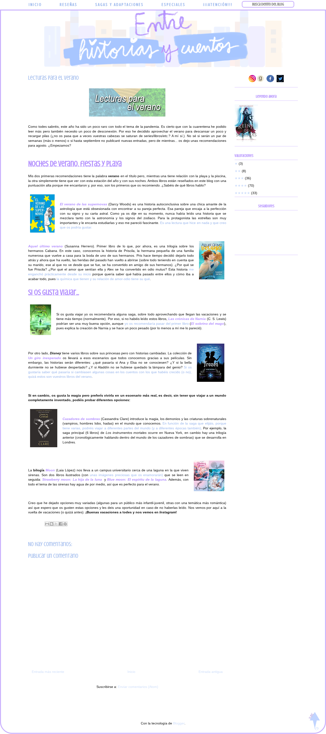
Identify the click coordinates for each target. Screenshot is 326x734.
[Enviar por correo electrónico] (47, 523)
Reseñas (68, 4)
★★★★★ (242, 193)
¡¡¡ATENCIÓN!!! (218, 4)
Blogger (178, 723)
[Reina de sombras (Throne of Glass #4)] (246, 141)
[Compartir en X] (56, 523)
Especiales (173, 4)
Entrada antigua (211, 672)
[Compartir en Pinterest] (65, 523)
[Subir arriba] (314, 722)
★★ (238, 171)
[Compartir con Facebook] (60, 523)
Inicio (35, 4)
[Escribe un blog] (51, 523)
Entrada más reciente (48, 672)
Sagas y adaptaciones (119, 4)
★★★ (239, 178)
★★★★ (241, 185)
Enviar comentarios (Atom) (138, 687)
